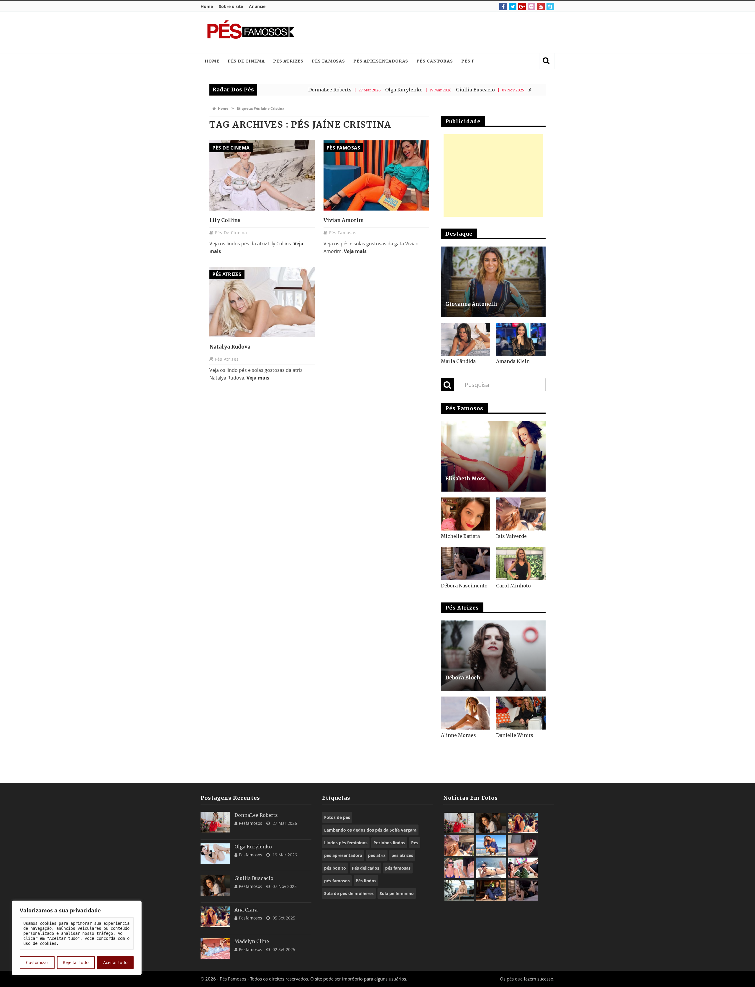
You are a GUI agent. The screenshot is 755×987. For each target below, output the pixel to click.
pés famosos (337, 880)
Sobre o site (231, 6)
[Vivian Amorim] (376, 175)
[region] (77, 938)
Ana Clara (498, 90)
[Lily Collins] (262, 175)
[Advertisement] (441, 32)
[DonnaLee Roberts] (215, 822)
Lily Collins (224, 220)
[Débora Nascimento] (465, 563)
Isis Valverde (511, 536)
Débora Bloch (462, 677)
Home (207, 6)
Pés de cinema (246, 61)
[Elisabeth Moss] (493, 456)
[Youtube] (541, 6)
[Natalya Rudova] (262, 302)
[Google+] (522, 6)
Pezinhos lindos (389, 842)
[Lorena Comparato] (491, 868)
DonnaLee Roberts (287, 90)
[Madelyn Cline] (215, 948)
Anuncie (257, 6)
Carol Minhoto (513, 586)
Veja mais (355, 251)
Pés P (468, 61)
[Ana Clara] (215, 916)
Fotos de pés (337, 817)
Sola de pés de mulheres (349, 893)
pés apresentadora (343, 855)
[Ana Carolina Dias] (459, 868)
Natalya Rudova (229, 347)
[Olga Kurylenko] (215, 853)
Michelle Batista (460, 536)
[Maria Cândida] (465, 339)
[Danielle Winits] (521, 713)
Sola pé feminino (397, 893)
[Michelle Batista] (465, 514)
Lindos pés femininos (345, 842)
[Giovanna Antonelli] (493, 282)
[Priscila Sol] (491, 845)
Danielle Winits (514, 735)
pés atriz (376, 855)
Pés (414, 842)
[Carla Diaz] (459, 890)
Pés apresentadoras (380, 61)
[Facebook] (503, 6)
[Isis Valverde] (521, 514)
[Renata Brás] (523, 845)
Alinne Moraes (458, 735)
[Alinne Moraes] (465, 713)
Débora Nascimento (464, 586)
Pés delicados (365, 868)
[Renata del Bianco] (523, 868)
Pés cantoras (434, 61)
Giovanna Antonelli (471, 304)
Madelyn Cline (251, 941)
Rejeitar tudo (75, 962)
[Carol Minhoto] (521, 563)
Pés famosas (328, 61)
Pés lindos (366, 880)
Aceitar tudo (115, 962)
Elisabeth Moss (465, 478)
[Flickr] (531, 6)
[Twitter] (512, 6)
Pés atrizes (288, 61)
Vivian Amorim (344, 220)
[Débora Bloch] (493, 655)
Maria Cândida (458, 361)
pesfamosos (250, 823)
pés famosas (398, 868)
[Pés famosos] (250, 32)
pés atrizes (402, 855)
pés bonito (335, 868)
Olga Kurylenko (361, 90)
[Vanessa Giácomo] (491, 890)
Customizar (37, 962)
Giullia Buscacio (433, 90)
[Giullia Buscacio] (215, 885)
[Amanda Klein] (521, 339)
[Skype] (550, 6)
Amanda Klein (513, 361)
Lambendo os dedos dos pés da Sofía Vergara (370, 830)
